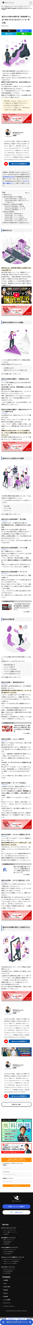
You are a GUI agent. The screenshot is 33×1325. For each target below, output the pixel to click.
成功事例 (5, 1289)
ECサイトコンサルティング (10, 1230)
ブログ (5, 1283)
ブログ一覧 (16, 6)
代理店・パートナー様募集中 (16, 1206)
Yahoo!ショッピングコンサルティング (12, 1259)
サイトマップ (6, 1302)
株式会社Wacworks (8, 177)
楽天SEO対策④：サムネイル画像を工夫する (16, 219)
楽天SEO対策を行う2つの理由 (13, 197)
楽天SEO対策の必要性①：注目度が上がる (15, 199)
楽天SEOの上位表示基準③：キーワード (15, 209)
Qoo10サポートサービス (8, 1267)
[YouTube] (6, 164)
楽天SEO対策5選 (9, 212)
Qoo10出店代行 (7, 1273)
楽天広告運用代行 (8, 1241)
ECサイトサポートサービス (8, 1228)
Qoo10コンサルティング (9, 1269)
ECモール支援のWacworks (7, 6)
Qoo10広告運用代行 (8, 1271)
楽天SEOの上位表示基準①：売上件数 (14, 206)
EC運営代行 (6, 1234)
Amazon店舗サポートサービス (9, 1247)
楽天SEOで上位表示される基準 (13, 204)
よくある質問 (6, 1299)
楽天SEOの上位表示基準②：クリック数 (15, 208)
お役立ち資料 (6, 1286)
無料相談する (20, 164)
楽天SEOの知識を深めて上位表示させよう (16, 223)
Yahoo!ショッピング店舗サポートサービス (12, 1257)
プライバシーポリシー (9, 1306)
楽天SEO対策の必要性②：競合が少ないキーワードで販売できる (17, 201)
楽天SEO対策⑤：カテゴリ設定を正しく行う (16, 220)
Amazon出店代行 (8, 1253)
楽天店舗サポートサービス (8, 1237)
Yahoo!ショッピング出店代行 (10, 1263)
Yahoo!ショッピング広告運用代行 (11, 1261)
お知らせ (5, 1293)
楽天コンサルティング (24, 6)
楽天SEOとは (8, 195)
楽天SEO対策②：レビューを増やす (14, 215)
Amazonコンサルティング (10, 1249)
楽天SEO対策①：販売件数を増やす (14, 213)
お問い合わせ (18, 1212)
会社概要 (5, 1280)
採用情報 (5, 1296)
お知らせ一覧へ (16, 1104)
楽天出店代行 (7, 1243)
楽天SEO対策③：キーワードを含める (14, 217)
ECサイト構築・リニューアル (10, 1232)
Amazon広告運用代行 (9, 1251)
